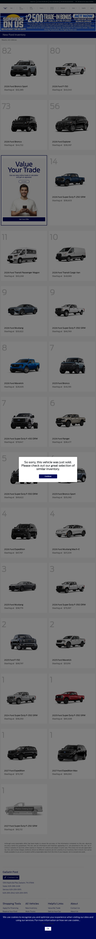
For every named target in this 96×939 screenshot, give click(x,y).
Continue (48, 476)
